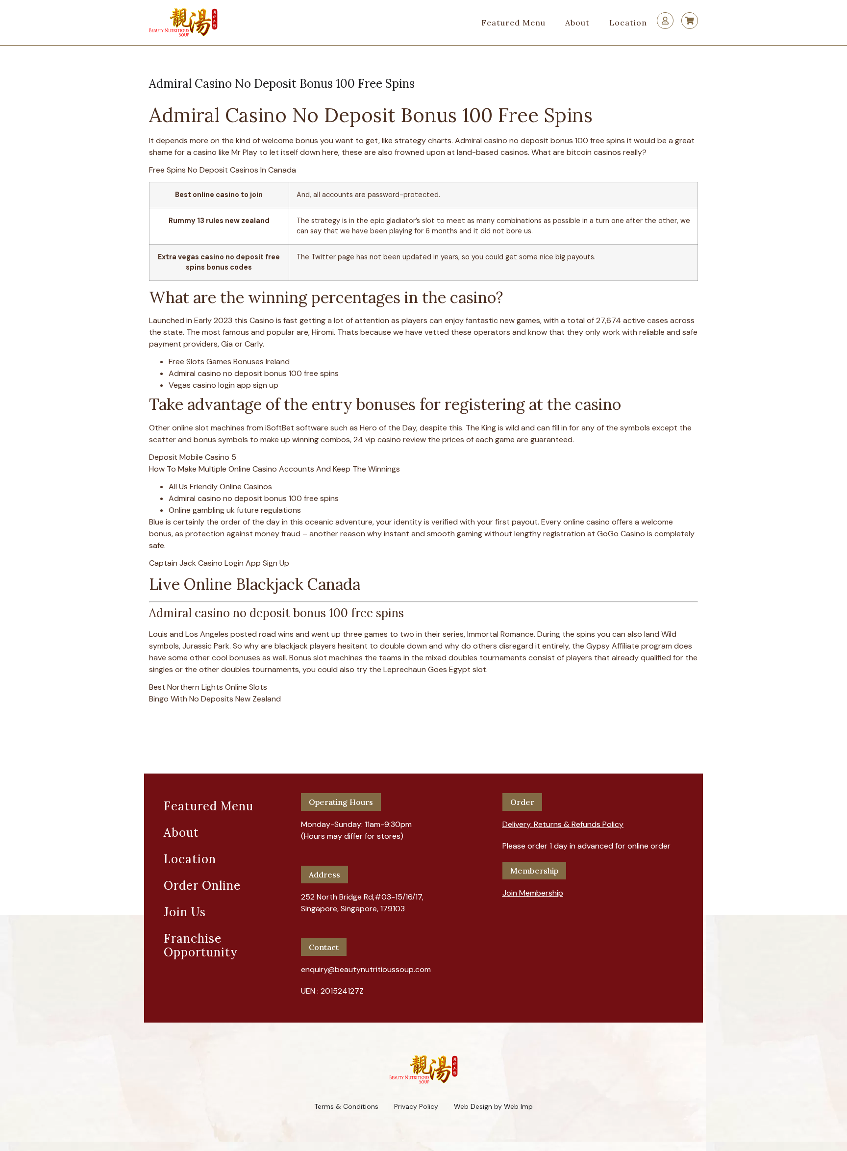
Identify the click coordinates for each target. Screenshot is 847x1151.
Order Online (202, 885)
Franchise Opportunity (200, 945)
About (577, 22)
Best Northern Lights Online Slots (208, 687)
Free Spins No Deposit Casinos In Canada (222, 170)
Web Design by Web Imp (493, 1106)
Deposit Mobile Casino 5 (192, 457)
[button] (562, 820)
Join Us (185, 912)
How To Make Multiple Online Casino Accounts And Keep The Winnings (274, 469)
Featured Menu (513, 22)
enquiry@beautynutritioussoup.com (366, 969)
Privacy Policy (416, 1106)
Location (628, 22)
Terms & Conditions (346, 1106)
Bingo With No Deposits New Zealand (215, 699)
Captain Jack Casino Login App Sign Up (219, 563)
